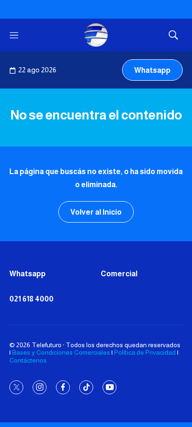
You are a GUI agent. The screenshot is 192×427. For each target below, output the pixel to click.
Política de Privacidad (145, 352)
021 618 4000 (31, 299)
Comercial (119, 274)
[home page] (96, 35)
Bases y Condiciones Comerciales (61, 352)
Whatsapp (152, 70)
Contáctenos (28, 360)
